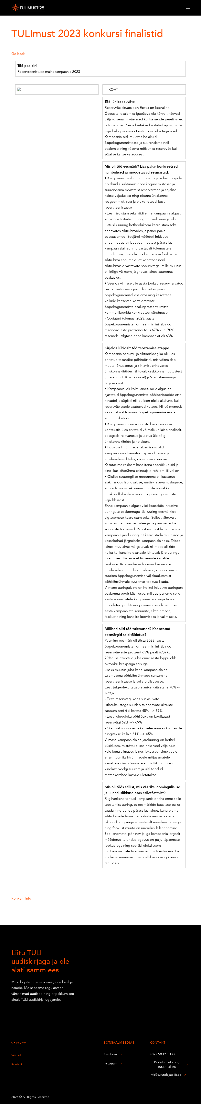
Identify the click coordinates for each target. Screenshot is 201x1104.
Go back (18, 53)
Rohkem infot (21, 898)
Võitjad (16, 1055)
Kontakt (16, 1064)
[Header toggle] (188, 7)
